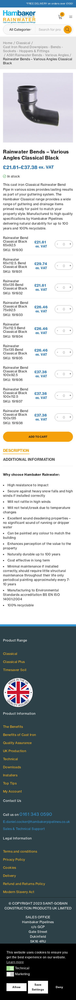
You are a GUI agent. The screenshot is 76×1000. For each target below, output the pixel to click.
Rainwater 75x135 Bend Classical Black (15, 349)
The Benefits (13, 727)
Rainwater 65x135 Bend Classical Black (15, 284)
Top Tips (10, 783)
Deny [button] (59, 987)
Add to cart (38, 436)
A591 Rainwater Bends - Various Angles (37, 55)
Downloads (12, 767)
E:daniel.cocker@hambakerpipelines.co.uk (36, 822)
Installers (10, 775)
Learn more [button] (15, 962)
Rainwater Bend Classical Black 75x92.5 (15, 306)
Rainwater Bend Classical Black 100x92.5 (15, 371)
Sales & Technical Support (24, 829)
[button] (10, 968)
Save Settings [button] (38, 987)
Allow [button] (16, 987)
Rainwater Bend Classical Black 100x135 (15, 414)
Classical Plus (14, 662)
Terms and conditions (20, 851)
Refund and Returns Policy (24, 884)
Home (8, 43)
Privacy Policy (14, 859)
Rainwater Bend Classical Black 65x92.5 (15, 241)
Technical (10, 759)
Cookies (9, 868)
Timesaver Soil (15, 670)
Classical (23, 43)
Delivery (9, 876)
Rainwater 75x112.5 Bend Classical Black (15, 327)
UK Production (14, 751)
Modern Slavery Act (18, 892)
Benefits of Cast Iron (19, 735)
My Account (12, 791)
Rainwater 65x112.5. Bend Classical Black (15, 262)
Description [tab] (16, 450)
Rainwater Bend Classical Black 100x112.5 (15, 392)
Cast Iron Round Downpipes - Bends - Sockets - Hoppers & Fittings (33, 49)
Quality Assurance (17, 743)
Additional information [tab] (29, 459)
